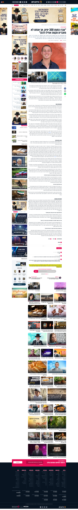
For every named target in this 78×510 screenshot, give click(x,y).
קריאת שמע (17, 479)
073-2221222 (64, 492)
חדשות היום (57, 474)
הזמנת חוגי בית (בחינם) (27, 494)
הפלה (25, 479)
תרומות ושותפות (63, 482)
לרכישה (18, 265)
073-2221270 (18, 496)
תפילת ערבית (17, 474)
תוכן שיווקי (58, 486)
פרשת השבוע (57, 483)
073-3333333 (64, 500)
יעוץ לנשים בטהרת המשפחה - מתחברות (62, 495)
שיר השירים (17, 483)
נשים (58, 475)
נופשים (64, 480)
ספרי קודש (38, 484)
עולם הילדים (48, 5)
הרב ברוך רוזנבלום (31, 480)
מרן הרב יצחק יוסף (31, 474)
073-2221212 (55, 492)
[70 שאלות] (22, 2)
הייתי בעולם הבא (51, 484)
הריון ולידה (24, 480)
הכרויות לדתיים (37, 483)
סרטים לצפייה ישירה (44, 475)
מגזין (60, 5)
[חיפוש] (57, 2)
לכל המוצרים (19, 284)
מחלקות (32, 5)
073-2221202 (46, 500)
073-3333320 (18, 492)
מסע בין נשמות (51, 479)
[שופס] (24, 2)
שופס (34, 5)
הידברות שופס (63, 483)
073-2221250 (55, 500)
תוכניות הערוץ (51, 470)
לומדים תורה (37, 471)
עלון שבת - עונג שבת (45, 490)
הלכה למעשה (51, 475)
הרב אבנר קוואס (31, 484)
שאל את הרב (41, 5)
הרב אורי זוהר (31, 482)
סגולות (38, 478)
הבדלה (50, 132)
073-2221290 (28, 496)
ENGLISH (24, 5)
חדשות (58, 5)
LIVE (21, 5)
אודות (64, 487)
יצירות (46, 483)
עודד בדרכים (51, 471)
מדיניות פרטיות (63, 471)
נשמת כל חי (17, 484)
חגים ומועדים (57, 484)
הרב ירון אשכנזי (31, 479)
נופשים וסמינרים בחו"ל (45, 498)
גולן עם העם (51, 478)
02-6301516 (64, 496)
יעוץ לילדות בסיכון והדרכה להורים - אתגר (16, 491)
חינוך (38, 479)
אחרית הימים (37, 482)
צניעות (25, 478)
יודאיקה (38, 486)
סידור (18, 470)
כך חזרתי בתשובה (51, 482)
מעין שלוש (17, 478)
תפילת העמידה (17, 475)
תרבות (58, 480)
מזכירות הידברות (64, 490)
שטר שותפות (55, 5)
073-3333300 (55, 496)
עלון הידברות (63, 474)
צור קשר (27, 5)
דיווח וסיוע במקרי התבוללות (35, 494)
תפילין (55, 156)
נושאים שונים (37, 470)
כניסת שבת (64, 479)
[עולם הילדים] (26, 2)
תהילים (18, 480)
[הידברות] (36, 2)
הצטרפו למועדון (15, 5)
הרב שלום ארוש (31, 483)
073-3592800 (37, 492)
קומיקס (46, 479)
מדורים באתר (57, 470)
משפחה (58, 478)
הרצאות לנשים (24, 482)
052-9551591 (46, 496)
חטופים (54, 238)
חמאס (49, 238)
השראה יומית (51, 483)
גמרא (38, 474)
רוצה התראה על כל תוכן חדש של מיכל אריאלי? (45, 269)
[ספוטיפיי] (20, 2)
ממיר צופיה (64, 498)
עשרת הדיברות (37, 475)
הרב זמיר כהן (52, 5)
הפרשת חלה (24, 483)
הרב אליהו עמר (31, 486)
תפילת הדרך (17, 482)
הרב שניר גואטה (31, 478)
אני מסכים (44, 274)
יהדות (58, 471)
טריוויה (46, 480)
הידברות (64, 470)
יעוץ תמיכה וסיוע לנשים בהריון (44, 494)
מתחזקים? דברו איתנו (15, 2)
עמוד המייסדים (63, 484)
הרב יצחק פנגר (31, 475)
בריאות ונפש (37, 480)
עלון (36, 5)
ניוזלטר (64, 475)
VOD (62, 5)
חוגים (46, 484)
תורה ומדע (58, 479)
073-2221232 (28, 492)
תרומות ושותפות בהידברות (53, 490)
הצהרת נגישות (63, 486)
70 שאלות (45, 5)
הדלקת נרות (24, 475)
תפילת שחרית (17, 471)
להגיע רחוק (51, 480)
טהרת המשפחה (24, 474)
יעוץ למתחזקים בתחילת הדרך (26, 490)
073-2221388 (46, 492)
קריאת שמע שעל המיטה (16, 487)
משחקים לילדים (45, 478)
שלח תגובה (59, 248)
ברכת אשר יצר (17, 486)
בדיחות (46, 474)
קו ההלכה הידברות (54, 494)
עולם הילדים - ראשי (44, 471)
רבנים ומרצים (31, 470)
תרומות (30, 5)
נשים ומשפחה (24, 470)
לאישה (25, 471)
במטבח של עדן (51, 474)
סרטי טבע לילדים (44, 482)
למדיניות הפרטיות (43, 274)
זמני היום (39, 5)
